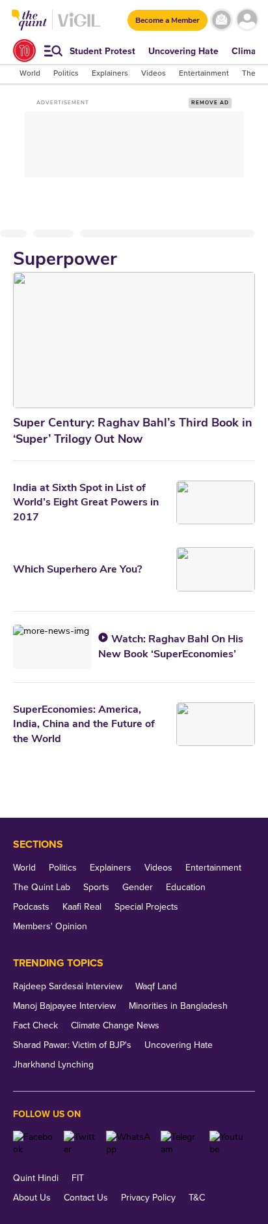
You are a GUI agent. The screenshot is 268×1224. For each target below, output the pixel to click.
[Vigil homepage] (79, 26)
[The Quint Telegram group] (180, 1143)
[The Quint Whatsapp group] (129, 1143)
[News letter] (221, 19)
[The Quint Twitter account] (80, 1143)
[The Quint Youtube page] (227, 1143)
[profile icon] (246, 19)
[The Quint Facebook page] (33, 1143)
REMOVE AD (210, 102)
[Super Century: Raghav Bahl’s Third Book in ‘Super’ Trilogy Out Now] (134, 340)
